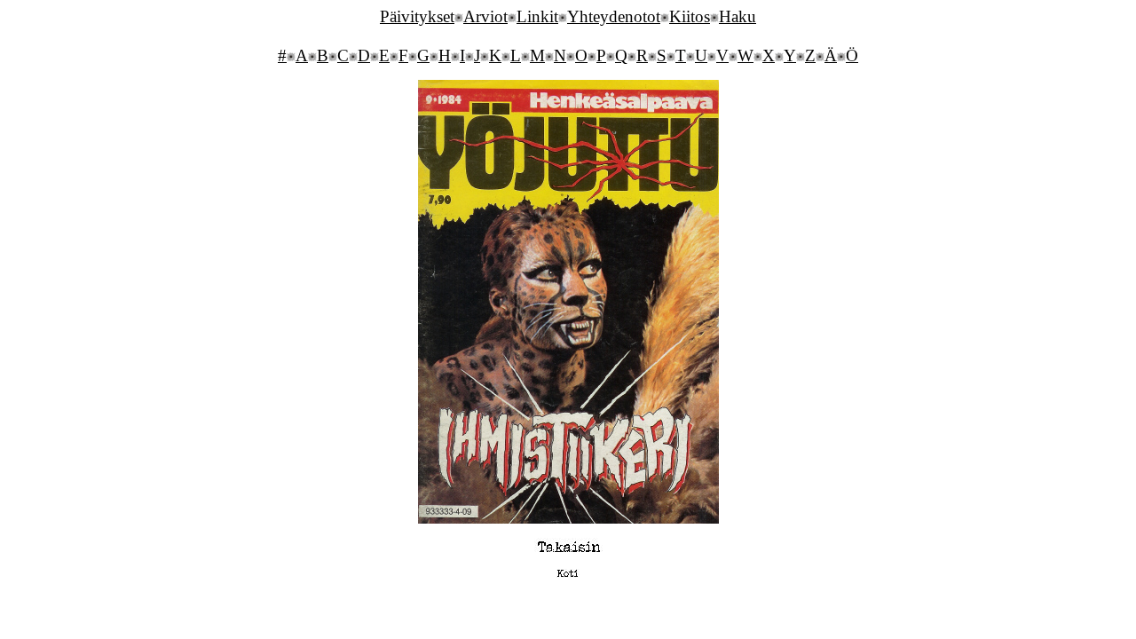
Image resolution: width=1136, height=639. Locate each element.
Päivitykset (417, 16)
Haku (737, 16)
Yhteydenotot (613, 16)
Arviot (485, 16)
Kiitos (689, 16)
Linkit (537, 16)
